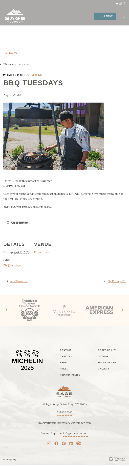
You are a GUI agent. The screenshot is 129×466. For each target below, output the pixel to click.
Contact (66, 350)
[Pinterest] (63, 443)
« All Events (10, 52)
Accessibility (107, 350)
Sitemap (103, 356)
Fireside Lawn (42, 252)
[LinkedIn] (70, 443)
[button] (123, 16)
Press (64, 369)
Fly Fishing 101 (117, 281)
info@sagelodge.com (75, 433)
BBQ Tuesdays (12, 265)
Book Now (105, 16)
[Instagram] (49, 443)
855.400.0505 (64, 412)
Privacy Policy (70, 375)
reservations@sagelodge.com (73, 422)
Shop (63, 362)
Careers (66, 356)
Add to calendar (19, 222)
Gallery (103, 369)
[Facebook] (56, 443)
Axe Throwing (19, 281)
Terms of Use (107, 362)
